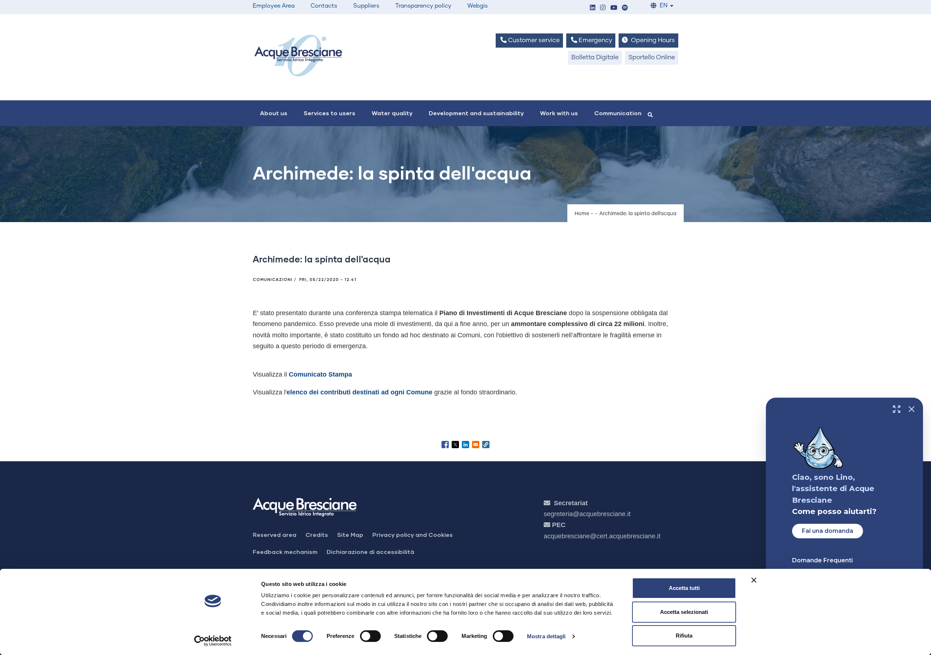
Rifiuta (684, 635)
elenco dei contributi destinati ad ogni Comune (359, 392)
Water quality (392, 112)
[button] (592, 8)
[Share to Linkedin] (465, 444)
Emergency (594, 40)
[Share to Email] (475, 444)
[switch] (370, 636)
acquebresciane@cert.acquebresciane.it (602, 536)
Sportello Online (651, 58)
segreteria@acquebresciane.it (587, 514)
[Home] (298, 55)
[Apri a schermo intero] (897, 409)
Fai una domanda (827, 530)
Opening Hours (652, 40)
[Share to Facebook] (445, 444)
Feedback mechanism (285, 551)
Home (582, 213)
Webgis (477, 6)
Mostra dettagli (546, 636)
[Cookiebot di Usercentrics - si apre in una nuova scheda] (213, 640)
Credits (316, 534)
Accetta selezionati (684, 612)
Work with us (559, 112)
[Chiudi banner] (753, 580)
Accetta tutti (684, 588)
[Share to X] (455, 444)
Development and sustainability (476, 112)
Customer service (533, 40)
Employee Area (274, 6)
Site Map (350, 534)
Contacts (324, 6)
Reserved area (274, 534)
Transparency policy (423, 6)
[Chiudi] (911, 409)
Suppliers (366, 6)
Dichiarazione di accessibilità (370, 551)
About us (273, 112)
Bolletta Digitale (595, 58)
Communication (618, 112)
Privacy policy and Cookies (412, 534)
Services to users (329, 112)
